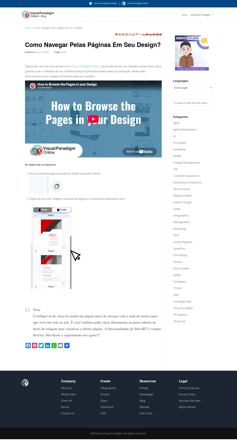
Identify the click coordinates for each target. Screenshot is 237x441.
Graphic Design (182, 202)
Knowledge (146, 394)
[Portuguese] (147, 34)
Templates (179, 281)
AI (174, 136)
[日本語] (140, 34)
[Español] (123, 34)
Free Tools (146, 413)
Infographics (181, 215)
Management (181, 222)
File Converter (181, 189)
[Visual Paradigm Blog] (38, 16)
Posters (178, 262)
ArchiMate (179, 149)
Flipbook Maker (182, 195)
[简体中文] (157, 34)
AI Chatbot (179, 143)
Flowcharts (107, 407)
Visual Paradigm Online (85, 66)
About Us (66, 388)
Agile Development (184, 129)
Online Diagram (182, 242)
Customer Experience (186, 176)
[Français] (130, 34)
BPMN (177, 156)
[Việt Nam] (153, 34)
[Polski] (143, 34)
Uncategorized (182, 301)
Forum (65, 407)
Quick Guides (181, 268)
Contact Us (67, 413)
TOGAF (177, 288)
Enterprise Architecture (187, 182)
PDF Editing (180, 255)
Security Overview (189, 400)
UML (176, 295)
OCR (175, 235)
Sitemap (144, 407)
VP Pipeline (180, 314)
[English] (119, 34)
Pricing (144, 388)
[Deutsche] (116, 34)
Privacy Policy (187, 394)
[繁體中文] (160, 34)
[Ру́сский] (150, 34)
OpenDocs (179, 248)
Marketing (179, 229)
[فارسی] (126, 34)
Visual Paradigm (183, 308)
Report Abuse (187, 407)
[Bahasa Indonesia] (136, 34)
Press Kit (66, 400)
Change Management (186, 162)
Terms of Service (189, 388)
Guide (63, 52)
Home (28, 27)
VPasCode (179, 321)
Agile (176, 123)
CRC (175, 169)
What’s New (68, 394)
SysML (177, 275)
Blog (142, 400)
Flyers (104, 400)
